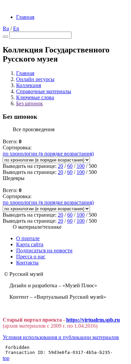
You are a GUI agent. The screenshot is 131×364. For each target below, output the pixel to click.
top (6, 358)
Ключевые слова (35, 97)
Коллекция (28, 85)
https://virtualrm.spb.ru (93, 320)
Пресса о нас (30, 256)
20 (60, 166)
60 (70, 166)
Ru (6, 28)
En (16, 28)
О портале (28, 238)
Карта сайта (29, 244)
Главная (25, 17)
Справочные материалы (43, 91)
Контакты (27, 262)
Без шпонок (29, 103)
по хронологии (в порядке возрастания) (48, 153)
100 (81, 166)
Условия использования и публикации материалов (61, 337)
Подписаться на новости (44, 250)
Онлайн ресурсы (35, 79)
